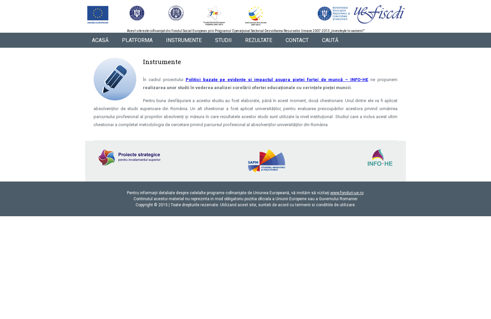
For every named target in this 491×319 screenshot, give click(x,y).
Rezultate (258, 40)
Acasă (100, 40)
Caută (330, 40)
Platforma (137, 40)
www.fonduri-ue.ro (346, 193)
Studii (223, 40)
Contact (297, 40)
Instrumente (184, 40)
